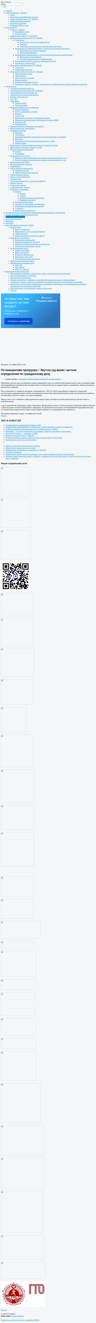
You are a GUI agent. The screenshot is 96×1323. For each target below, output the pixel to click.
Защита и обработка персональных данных (23, 446)
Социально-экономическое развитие (29, 206)
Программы (19, 154)
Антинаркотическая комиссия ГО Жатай (26, 91)
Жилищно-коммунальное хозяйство (24, 107)
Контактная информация (25, 240)
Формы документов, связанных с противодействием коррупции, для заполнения (42, 280)
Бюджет (18, 192)
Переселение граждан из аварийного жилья (32, 118)
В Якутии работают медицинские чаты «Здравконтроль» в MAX (31, 429)
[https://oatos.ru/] (21, 1122)
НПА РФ (18, 265)
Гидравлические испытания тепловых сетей (23, 425)
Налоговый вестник (14, 219)
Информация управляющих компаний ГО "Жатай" (26, 450)
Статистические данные (20, 187)
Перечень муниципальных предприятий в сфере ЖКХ (37, 120)
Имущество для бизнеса (19, 238)
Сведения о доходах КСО (25, 63)
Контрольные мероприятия (30, 57)
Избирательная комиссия (20, 21)
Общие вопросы (21, 234)
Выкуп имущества (22, 229)
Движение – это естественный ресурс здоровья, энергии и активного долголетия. (38, 431)
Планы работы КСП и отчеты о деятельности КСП (35, 61)
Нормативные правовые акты (22, 263)
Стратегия (19, 208)
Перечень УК (20, 122)
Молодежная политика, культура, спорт (26, 147)
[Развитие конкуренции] (18, 976)
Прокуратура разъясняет (15, 217)
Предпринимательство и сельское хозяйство (28, 181)
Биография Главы (22, 32)
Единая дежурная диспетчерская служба (22, 215)
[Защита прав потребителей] (17, 829)
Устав (12, 15)
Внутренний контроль (24, 202)
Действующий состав (23, 74)
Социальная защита (18, 185)
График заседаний (22, 250)
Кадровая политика (18, 131)
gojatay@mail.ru (17, 1316)
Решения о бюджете (27, 200)
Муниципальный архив (19, 162)
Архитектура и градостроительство (24, 95)
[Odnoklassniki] (15, 559)
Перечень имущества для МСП (27, 242)
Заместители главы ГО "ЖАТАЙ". (24, 36)
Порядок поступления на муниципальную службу (35, 141)
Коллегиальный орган (19, 248)
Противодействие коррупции (17, 271)
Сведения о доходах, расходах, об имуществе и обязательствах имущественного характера (51, 84)
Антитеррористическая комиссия (23, 93)
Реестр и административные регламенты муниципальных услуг (40, 160)
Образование (15, 166)
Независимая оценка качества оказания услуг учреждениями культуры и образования (40, 454)
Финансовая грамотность (25, 211)
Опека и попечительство (20, 177)
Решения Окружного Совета (26, 82)
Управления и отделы (23, 70)
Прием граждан (21, 80)
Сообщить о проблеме (19, 321)
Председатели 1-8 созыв (24, 78)
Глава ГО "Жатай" (17, 30)
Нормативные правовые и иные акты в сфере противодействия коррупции (40, 274)
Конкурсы (10, 221)
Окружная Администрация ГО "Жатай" (26, 65)
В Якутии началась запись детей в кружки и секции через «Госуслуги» (34, 438)
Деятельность (20, 76)
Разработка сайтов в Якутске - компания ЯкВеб (20, 1320)
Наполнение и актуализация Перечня (30, 232)
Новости (18, 114)
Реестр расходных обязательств (32, 198)
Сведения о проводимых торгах (28, 246)
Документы (19, 40)
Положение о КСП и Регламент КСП (34, 42)
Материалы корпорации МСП (22, 261)
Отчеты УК (19, 116)
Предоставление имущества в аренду (30, 236)
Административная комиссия (22, 89)
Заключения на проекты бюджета (33, 51)
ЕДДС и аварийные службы (26, 112)
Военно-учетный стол (19, 97)
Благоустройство (21, 110)
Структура (19, 67)
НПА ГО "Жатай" (22, 269)
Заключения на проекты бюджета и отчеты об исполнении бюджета (42, 49)
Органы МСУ (11, 28)
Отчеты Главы (20, 34)
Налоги (23, 194)
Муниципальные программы (21, 150)
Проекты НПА (21, 103)
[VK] (15, 527)
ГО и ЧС (13, 99)
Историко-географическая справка (24, 17)
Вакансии (19, 133)
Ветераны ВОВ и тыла (19, 25)
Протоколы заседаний (24, 257)
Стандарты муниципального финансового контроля (40, 46)
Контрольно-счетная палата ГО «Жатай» (26, 38)
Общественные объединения (26, 173)
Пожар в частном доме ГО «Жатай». (20, 436)
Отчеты (18, 152)
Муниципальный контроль (21, 164)
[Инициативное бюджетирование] (17, 865)
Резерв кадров (20, 143)
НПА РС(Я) (19, 267)
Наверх (4, 416)
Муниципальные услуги (20, 156)
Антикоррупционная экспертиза (23, 276)
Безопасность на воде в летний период (21, 440)
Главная (9, 11)
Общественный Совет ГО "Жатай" (24, 19)
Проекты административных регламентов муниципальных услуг (41, 158)
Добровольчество (22, 171)
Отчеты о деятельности (24, 255)
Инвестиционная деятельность (22, 128)
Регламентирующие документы (27, 259)
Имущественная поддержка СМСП (20, 225)
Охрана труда (15, 179)
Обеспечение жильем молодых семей (20, 448)
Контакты (19, 139)
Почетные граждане (18, 23)
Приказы (23, 44)
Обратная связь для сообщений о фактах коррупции (31, 288)
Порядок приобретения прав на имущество (32, 244)
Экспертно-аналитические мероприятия (36, 59)
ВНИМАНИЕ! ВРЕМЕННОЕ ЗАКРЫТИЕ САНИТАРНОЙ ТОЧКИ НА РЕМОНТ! (39, 427)
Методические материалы (20, 278)
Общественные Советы (19, 175)
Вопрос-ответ (15, 227)
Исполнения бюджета (28, 53)
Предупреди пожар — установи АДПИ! (22, 433)
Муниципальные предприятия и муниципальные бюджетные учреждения (35, 213)
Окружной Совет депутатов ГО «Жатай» (26, 72)
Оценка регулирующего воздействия (29, 204)
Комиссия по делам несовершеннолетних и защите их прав (34, 145)
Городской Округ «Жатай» (16, 13)
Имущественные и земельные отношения (26, 126)
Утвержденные (21, 105)
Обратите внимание (14, 452)
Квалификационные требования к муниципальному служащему (40, 137)
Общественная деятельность (21, 168)
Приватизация (20, 124)
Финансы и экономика (19, 189)
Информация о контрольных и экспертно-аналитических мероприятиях (43, 55)
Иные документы (22, 253)
